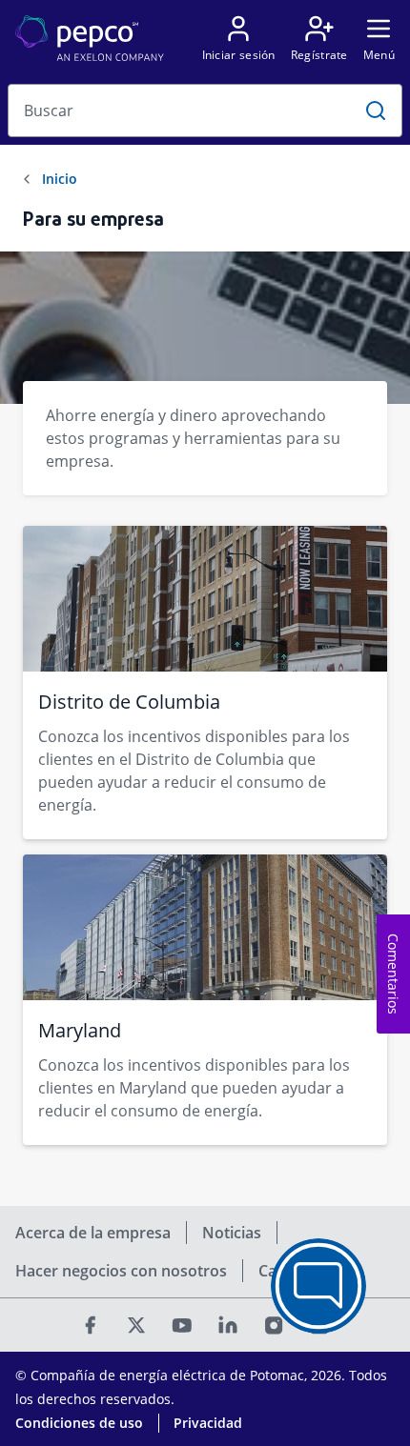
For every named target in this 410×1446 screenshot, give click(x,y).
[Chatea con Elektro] (318, 1286)
